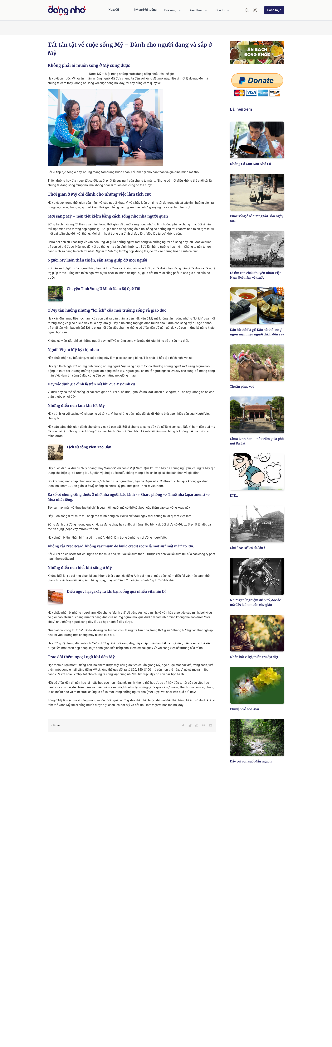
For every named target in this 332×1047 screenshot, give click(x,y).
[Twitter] (190, 725)
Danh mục (274, 10)
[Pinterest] (203, 725)
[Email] (210, 725)
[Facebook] (183, 725)
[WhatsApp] (196, 725)
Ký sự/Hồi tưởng (145, 10)
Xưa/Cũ (114, 10)
